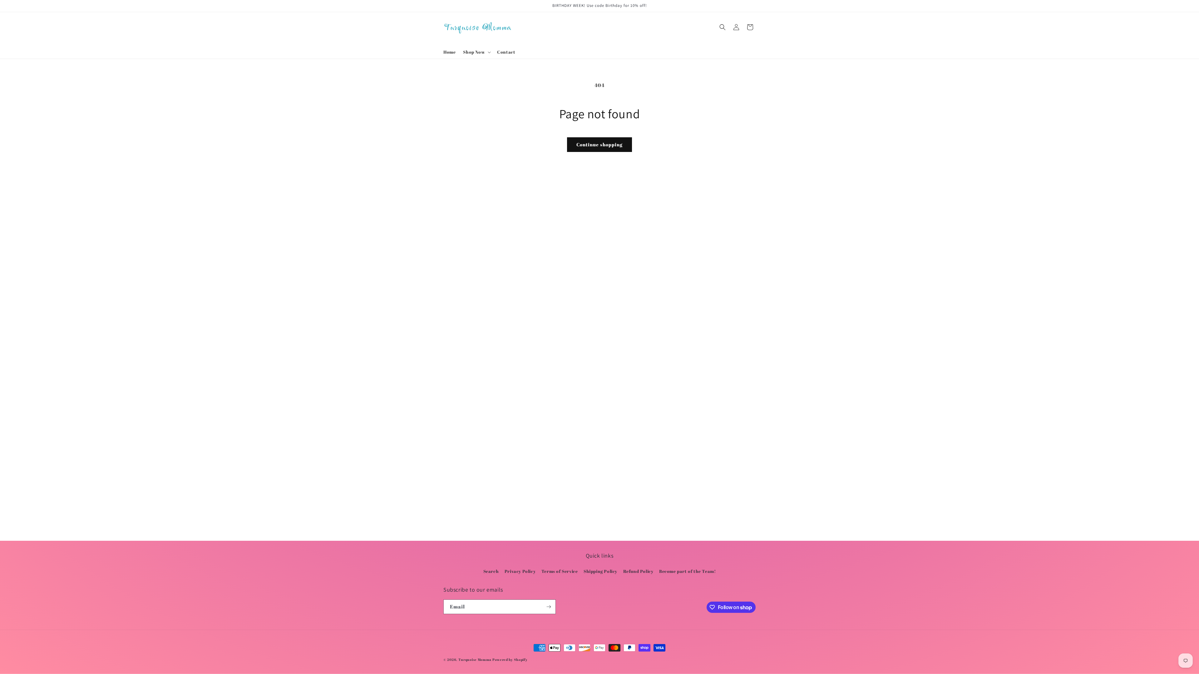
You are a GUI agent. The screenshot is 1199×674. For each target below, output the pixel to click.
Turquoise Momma (475, 659)
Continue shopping (599, 144)
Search (491, 571)
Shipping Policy (600, 571)
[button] (476, 52)
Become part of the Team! (687, 571)
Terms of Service (559, 571)
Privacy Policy (520, 571)
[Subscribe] (548, 606)
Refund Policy (638, 571)
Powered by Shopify (510, 659)
